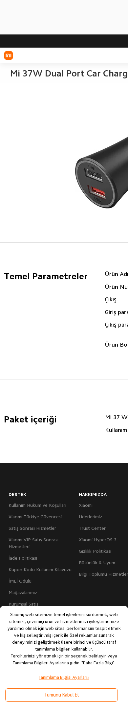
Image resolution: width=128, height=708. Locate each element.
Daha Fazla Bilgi (98, 663)
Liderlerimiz (90, 516)
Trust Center (92, 528)
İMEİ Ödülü (20, 581)
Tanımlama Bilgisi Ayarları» (64, 677)
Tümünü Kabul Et (61, 695)
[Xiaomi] (8, 55)
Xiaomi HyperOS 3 (98, 539)
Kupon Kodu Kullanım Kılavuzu (40, 569)
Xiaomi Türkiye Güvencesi (35, 516)
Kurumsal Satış (23, 604)
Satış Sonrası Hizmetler (32, 528)
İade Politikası (23, 558)
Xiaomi (86, 505)
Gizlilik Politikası (95, 551)
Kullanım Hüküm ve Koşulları (37, 505)
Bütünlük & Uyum (97, 562)
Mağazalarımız (23, 592)
